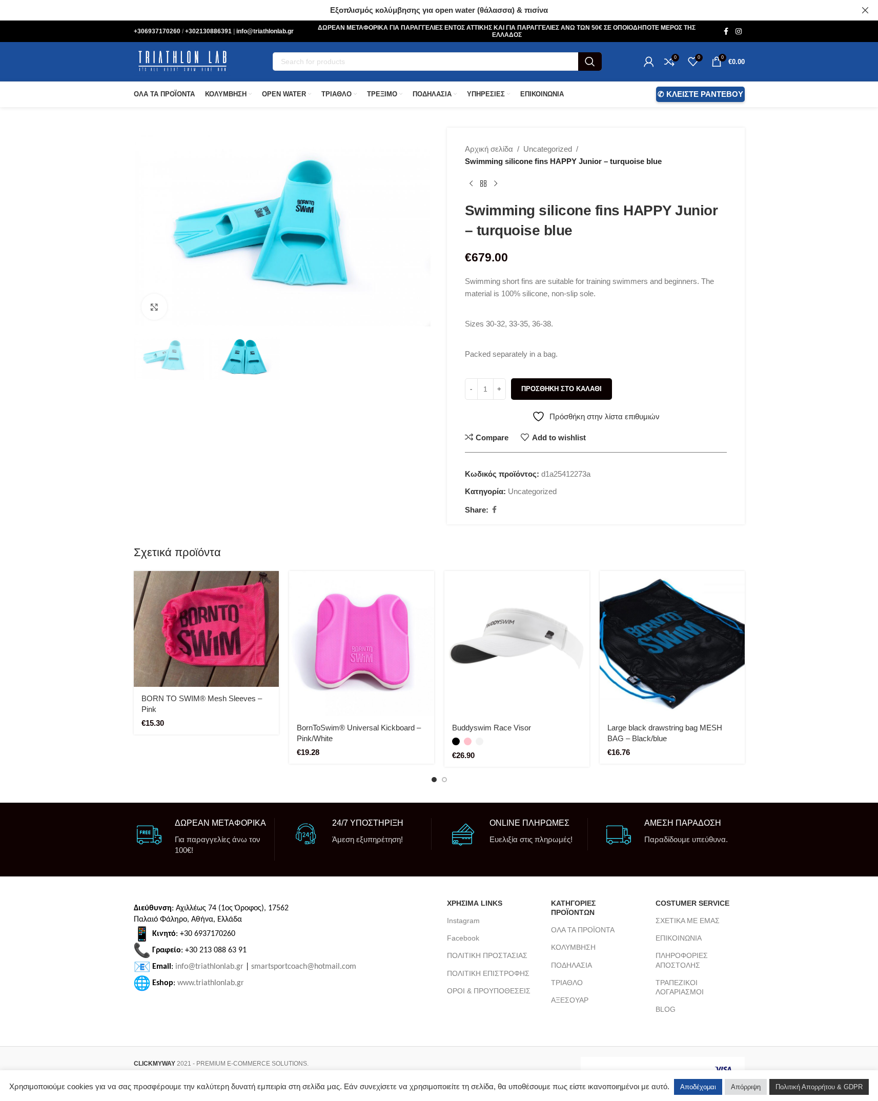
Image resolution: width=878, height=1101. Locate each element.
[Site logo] (182, 60)
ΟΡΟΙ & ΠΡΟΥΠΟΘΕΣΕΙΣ (488, 991)
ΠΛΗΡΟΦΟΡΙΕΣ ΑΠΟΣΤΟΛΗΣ (682, 960)
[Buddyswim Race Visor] (516, 643)
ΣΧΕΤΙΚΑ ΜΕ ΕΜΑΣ (688, 920)
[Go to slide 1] (434, 779)
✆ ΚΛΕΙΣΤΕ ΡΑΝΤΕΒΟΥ (700, 94)
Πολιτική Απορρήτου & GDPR (819, 1087)
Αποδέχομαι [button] (698, 1087)
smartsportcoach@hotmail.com (303, 966)
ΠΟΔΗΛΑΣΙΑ (571, 965)
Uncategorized (547, 149)
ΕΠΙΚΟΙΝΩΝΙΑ (679, 938)
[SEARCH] (590, 61)
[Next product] (495, 184)
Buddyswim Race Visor (491, 727)
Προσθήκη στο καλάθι (561, 389)
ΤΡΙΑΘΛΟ (567, 982)
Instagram (463, 920)
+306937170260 (158, 31)
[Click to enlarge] (154, 306)
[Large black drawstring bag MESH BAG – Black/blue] (672, 643)
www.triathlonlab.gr (210, 982)
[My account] (649, 61)
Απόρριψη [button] (746, 1087)
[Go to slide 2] (444, 779)
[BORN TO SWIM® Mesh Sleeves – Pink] (206, 629)
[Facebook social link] (726, 31)
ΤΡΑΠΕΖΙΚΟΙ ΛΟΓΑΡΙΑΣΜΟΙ (680, 987)
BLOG (666, 1009)
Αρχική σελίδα (489, 149)
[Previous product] (471, 184)
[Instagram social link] (738, 31)
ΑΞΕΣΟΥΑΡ (569, 1000)
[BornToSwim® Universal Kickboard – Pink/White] (361, 643)
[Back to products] (483, 184)
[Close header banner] (865, 10)
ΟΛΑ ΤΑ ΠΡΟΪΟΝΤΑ (583, 930)
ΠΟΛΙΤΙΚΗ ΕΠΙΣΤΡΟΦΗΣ (488, 973)
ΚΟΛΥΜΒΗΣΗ (573, 947)
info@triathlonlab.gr (265, 31)
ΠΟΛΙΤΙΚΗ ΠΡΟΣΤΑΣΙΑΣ (487, 955)
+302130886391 (209, 31)
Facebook (463, 938)
